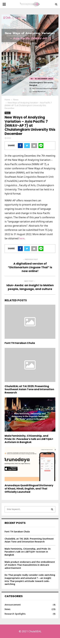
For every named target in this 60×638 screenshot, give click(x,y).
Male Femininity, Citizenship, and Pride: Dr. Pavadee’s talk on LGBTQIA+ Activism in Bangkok (29, 439)
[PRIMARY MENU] (4, 4)
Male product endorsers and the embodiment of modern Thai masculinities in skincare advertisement (30, 564)
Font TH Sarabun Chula (20, 343)
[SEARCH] (52, 509)
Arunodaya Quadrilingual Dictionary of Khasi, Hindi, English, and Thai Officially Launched (29, 489)
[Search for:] (30, 509)
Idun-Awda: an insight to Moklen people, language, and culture (30, 287)
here (21, 238)
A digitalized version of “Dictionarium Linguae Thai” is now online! (30, 267)
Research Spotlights (15, 613)
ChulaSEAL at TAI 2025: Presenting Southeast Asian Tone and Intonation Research (29, 389)
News (7, 113)
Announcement (13, 604)
